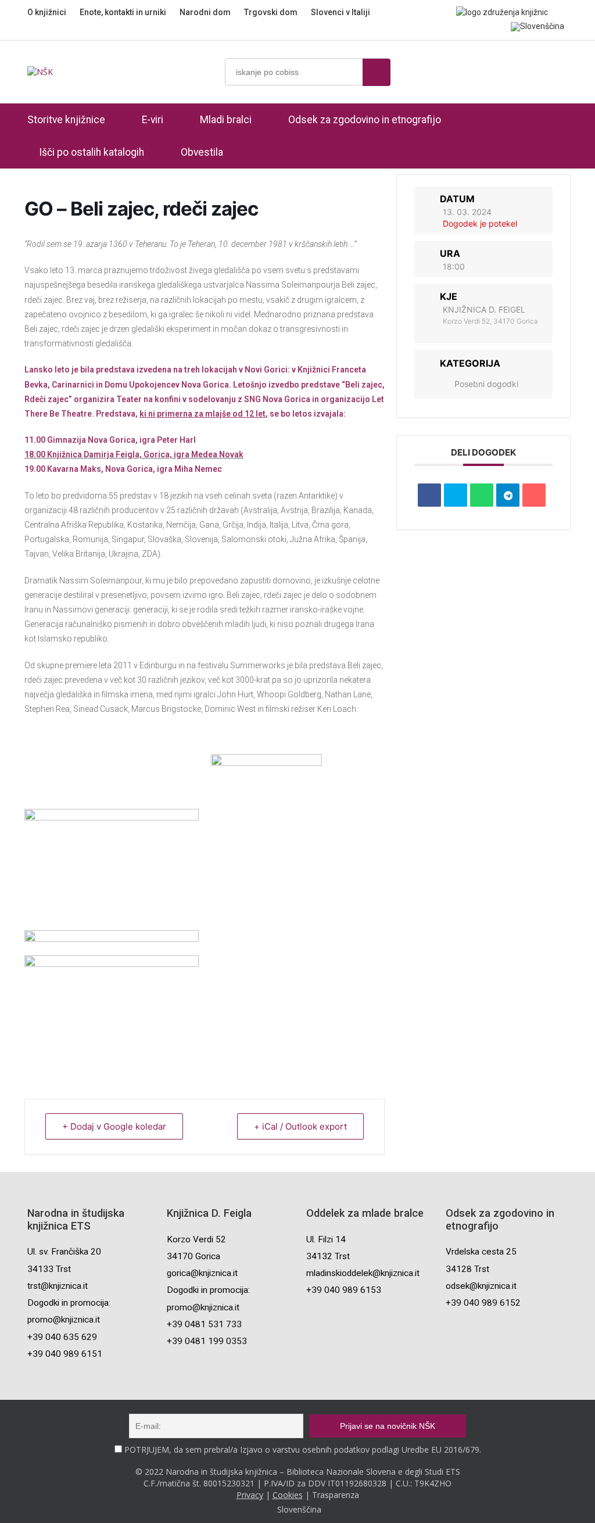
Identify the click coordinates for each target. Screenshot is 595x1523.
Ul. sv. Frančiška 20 (64, 1251)
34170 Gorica (193, 1256)
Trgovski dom (271, 12)
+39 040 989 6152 (483, 1303)
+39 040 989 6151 (64, 1354)
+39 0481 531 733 (204, 1324)
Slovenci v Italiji (340, 12)
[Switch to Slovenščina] (537, 26)
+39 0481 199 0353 (207, 1341)
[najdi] (376, 72)
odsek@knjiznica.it (481, 1286)
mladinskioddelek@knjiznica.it (363, 1273)
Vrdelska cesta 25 (481, 1251)
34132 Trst (328, 1256)
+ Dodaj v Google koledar (114, 1126)
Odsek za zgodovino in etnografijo (364, 120)
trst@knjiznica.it (57, 1286)
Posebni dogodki (486, 384)
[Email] (534, 495)
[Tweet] (455, 495)
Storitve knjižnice (66, 120)
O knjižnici (46, 12)
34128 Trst (467, 1269)
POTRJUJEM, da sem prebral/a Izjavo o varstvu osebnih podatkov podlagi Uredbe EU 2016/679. (302, 1449)
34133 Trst (49, 1269)
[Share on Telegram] (507, 495)
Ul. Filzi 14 (326, 1239)
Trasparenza (335, 1494)
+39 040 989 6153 (343, 1290)
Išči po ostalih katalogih (91, 152)
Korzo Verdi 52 (196, 1239)
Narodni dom (205, 12)
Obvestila (202, 152)
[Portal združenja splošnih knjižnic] (502, 12)
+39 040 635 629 (62, 1337)
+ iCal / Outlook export (300, 1126)
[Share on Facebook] (429, 495)
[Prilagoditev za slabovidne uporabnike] (564, 11)
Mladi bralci (226, 120)
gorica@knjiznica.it (202, 1273)
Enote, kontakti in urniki (123, 12)
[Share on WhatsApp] (481, 495)
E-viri (152, 120)
